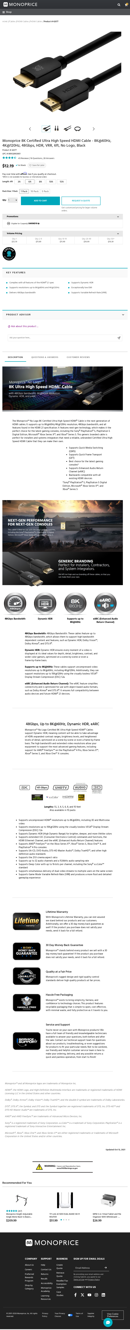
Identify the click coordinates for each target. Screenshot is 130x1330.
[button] (126, 5)
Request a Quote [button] (81, 201)
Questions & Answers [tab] (44, 357)
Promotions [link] (12, 216)
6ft (29, 182)
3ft (19, 182)
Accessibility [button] (47, 1283)
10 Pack (35, 191)
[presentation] (15, 357)
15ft (62, 182)
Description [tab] (15, 357)
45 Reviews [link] (23, 158)
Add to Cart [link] (40, 201)
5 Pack (45, 191)
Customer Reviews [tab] (78, 357)
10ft (51, 182)
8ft (40, 182)
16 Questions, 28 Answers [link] (42, 158)
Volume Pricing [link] (14, 233)
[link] (7, 12)
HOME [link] (5, 21)
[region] (65, 333)
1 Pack (24, 191)
